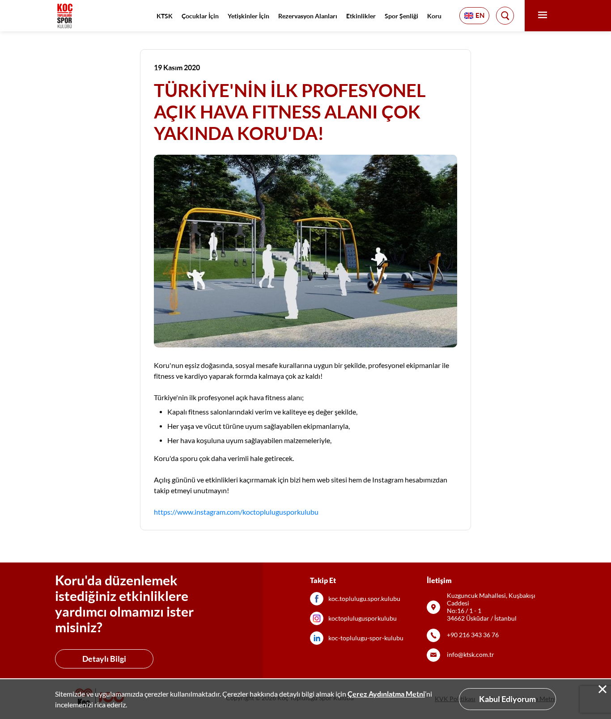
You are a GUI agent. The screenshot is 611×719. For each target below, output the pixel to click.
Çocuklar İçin (200, 16)
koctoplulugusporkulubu (362, 618)
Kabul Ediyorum (507, 698)
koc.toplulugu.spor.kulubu (364, 598)
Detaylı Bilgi (104, 658)
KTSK (165, 16)
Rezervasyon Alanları (307, 16)
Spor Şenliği (401, 16)
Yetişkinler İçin (248, 16)
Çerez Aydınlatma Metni (386, 694)
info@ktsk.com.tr (470, 654)
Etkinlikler (361, 16)
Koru (434, 16)
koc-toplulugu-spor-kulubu (365, 638)
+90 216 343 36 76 (473, 635)
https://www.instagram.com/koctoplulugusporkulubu (236, 512)
